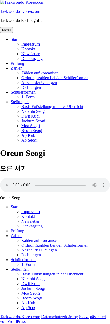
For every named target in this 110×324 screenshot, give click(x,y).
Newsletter (30, 53)
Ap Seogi (29, 140)
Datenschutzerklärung (59, 316)
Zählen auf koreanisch (40, 73)
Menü (6, 30)
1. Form (28, 97)
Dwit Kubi (30, 116)
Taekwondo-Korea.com (20, 11)
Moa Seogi (30, 125)
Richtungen (31, 87)
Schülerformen (23, 92)
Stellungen (20, 101)
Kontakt (28, 49)
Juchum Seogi (33, 121)
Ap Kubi (28, 135)
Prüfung (17, 63)
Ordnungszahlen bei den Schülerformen (54, 77)
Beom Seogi (31, 130)
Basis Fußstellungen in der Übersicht (52, 106)
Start (14, 39)
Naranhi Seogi (33, 111)
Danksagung (32, 58)
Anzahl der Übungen (39, 82)
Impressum (30, 44)
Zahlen (16, 68)
